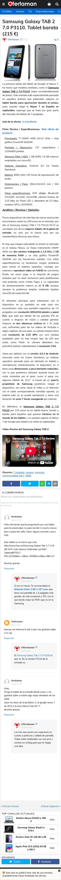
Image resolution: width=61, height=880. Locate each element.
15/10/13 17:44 (16, 684)
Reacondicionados (45, 11)
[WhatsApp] (42, 483)
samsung (39, 472)
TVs (30, 11)
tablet (28, 475)
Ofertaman (28, 577)
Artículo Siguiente (50, 806)
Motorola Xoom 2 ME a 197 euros (31, 589)
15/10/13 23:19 (26, 728)
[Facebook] (11, 483)
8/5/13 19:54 (25, 651)
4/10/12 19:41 (26, 581)
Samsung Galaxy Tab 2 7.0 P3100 (33, 655)
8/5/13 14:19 (15, 625)
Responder (9, 568)
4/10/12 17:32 (16, 520)
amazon (30, 472)
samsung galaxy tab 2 (13, 475)
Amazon (20, 11)
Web (52, 819)
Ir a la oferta (29, 121)
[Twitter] (30, 483)
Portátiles (7, 11)
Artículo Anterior (10, 806)
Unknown (17, 621)
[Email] (55, 483)
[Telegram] (48, 483)
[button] (3, 4)
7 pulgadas (19, 472)
